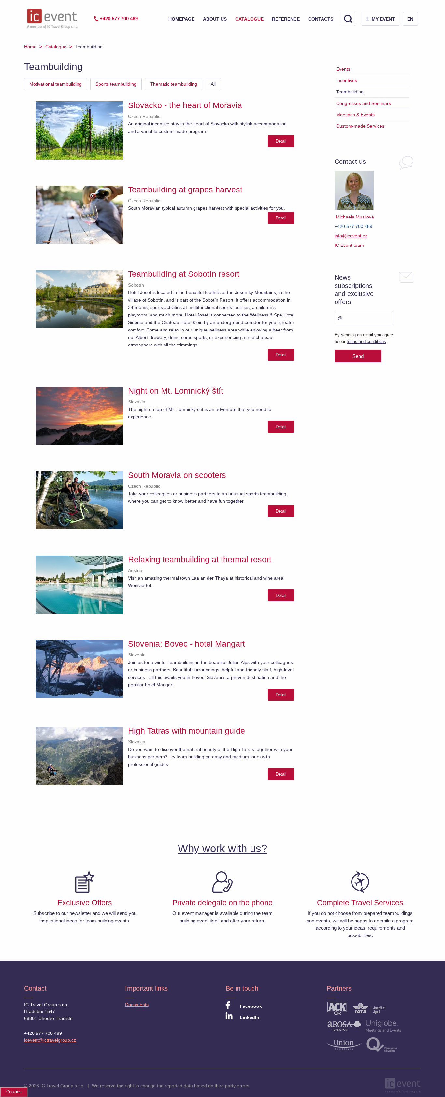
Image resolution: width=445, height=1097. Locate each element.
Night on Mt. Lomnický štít (175, 390)
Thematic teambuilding (173, 84)
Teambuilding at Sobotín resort (183, 273)
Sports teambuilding (115, 84)
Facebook (250, 1006)
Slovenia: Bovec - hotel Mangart (186, 643)
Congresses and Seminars (363, 103)
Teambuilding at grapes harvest (185, 189)
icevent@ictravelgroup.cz (50, 1040)
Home (30, 46)
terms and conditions (366, 341)
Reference (286, 18)
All (213, 84)
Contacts (320, 18)
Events (343, 69)
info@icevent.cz (351, 235)
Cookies (14, 1092)
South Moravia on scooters (177, 475)
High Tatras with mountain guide (186, 730)
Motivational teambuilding (55, 84)
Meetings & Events (355, 114)
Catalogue (249, 18)
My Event (383, 18)
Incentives (346, 80)
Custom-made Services (360, 126)
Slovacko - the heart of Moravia (185, 105)
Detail (281, 141)
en (410, 18)
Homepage (181, 18)
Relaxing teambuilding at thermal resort (199, 559)
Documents (137, 1004)
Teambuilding (350, 91)
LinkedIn (248, 1017)
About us (215, 18)
